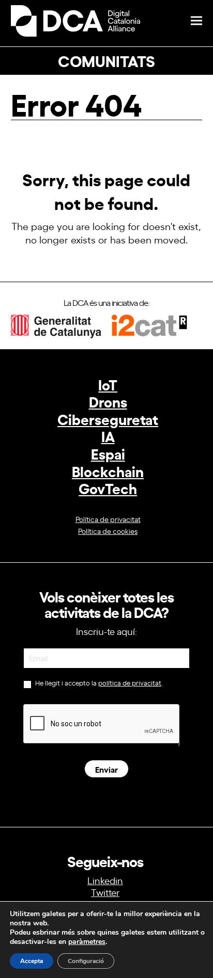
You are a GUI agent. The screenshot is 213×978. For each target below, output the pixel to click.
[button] (196, 21)
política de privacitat (129, 682)
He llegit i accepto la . (98, 683)
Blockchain (108, 471)
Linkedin (105, 880)
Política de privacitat (108, 519)
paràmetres (86, 942)
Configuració (86, 961)
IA (108, 436)
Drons (108, 401)
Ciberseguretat (107, 419)
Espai (108, 453)
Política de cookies (108, 530)
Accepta (31, 961)
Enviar (106, 769)
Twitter (105, 892)
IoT (107, 384)
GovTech (108, 488)
